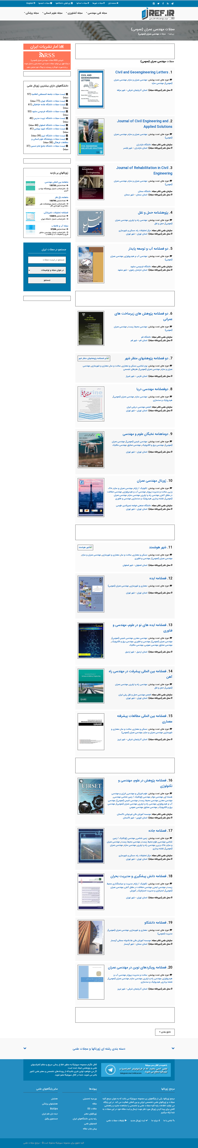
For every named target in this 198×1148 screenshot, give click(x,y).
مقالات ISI (92, 1109)
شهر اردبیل (129, 652)
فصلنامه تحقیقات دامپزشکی (56, 213)
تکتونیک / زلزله (140, 488)
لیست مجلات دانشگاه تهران (53, 101)
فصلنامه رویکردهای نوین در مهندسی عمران (137, 967)
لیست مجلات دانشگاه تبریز (53, 136)
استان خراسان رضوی (138, 270)
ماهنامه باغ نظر (61, 197)
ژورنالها (171, 34)
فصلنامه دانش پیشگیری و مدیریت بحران (138, 876)
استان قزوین (142, 818)
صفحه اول (112, 3)
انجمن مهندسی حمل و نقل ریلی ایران (134, 695)
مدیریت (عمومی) (164, 934)
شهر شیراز (130, 376)
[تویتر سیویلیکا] (158, 4)
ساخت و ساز (115, 366)
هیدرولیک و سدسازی (162, 400)
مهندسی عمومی (151, 645)
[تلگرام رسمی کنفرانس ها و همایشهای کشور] (172, 4)
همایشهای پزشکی (50, 1104)
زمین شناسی (141, 838)
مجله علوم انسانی (53, 13)
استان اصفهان (141, 565)
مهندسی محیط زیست (137, 327)
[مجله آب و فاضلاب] (30, 230)
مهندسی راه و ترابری (138, 220)
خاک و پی (160, 845)
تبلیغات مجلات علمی (115, 1120)
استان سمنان (142, 195)
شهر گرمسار (129, 944)
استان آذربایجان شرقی (137, 90)
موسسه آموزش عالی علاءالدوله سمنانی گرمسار (131, 940)
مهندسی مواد (157, 797)
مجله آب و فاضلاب (59, 226)
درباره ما (154, 1120)
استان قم (143, 340)
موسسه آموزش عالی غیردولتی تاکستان (134, 814)
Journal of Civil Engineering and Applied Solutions (144, 124)
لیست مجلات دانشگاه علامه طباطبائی (48, 105)
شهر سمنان (129, 195)
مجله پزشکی (32, 13)
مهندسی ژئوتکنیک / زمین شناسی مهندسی (131, 797)
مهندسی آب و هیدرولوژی (135, 256)
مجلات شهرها (98, 3)
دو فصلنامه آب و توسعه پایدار (148, 249)
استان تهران (142, 234)
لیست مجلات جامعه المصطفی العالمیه (48, 94)
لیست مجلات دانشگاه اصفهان (52, 125)
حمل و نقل (159, 224)
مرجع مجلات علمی (31, 1143)
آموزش (133, 891)
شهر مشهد (122, 270)
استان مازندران (141, 148)
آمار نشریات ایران (44, 47)
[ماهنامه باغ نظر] (30, 201)
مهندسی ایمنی (159, 887)
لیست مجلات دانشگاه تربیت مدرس (49, 118)
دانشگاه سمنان (144, 191)
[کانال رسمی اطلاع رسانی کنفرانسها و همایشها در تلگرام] (136, 1070)
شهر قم (134, 340)
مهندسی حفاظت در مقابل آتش (138, 887)
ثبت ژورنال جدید (137, 1120)
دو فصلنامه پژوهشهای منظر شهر (146, 358)
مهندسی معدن (140, 638)
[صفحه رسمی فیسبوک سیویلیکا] (163, 4)
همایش (54, 1099)
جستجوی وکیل (51, 1119)
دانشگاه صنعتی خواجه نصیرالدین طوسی (133, 506)
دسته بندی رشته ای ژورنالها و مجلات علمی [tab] (99, 1049)
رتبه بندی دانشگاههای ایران (85, 1119)
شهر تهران (130, 234)
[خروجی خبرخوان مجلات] (167, 4)
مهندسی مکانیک (119, 445)
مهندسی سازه (158, 83)
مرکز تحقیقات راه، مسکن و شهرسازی (135, 230)
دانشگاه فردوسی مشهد (140, 267)
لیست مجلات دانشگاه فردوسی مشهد (48, 111)
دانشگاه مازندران (143, 145)
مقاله (94, 1104)
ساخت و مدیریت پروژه (157, 492)
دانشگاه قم (146, 337)
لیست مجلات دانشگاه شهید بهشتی (49, 129)
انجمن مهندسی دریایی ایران (139, 407)
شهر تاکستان (128, 818)
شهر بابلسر (127, 148)
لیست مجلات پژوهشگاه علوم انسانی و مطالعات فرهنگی (49, 140)
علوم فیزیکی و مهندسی (137, 794)
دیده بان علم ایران (50, 1114)
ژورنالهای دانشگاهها (63, 3)
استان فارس (142, 376)
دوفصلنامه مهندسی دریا (152, 389)
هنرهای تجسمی (130, 369)
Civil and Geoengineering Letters (141, 72)
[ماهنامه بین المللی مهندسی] (30, 186)
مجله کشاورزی (75, 13)
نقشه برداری (158, 499)
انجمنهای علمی (90, 1124)
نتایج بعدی (165, 1032)
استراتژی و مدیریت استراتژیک (150, 891)
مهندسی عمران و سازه (137, 80)
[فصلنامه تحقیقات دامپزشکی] (30, 216)
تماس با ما (168, 1120)
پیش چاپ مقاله (90, 1129)
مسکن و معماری (129, 366)
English (29, 3)
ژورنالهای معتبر (90, 1114)
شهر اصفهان (128, 565)
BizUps (54, 1109)
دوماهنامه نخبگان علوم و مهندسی (145, 434)
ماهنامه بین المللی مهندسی (56, 182)
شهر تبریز (121, 739)
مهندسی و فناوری (123, 499)
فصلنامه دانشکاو (155, 923)
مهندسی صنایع (134, 445)
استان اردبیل (142, 652)
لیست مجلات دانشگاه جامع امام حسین (48, 146)
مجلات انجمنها (44, 3)
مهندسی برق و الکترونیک (153, 445)
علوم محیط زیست (149, 842)
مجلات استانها (82, 3)
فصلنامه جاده (157, 831)
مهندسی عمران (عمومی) (149, 369)
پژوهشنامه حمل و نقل (153, 213)
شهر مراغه (121, 90)
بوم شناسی (142, 366)
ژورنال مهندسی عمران (151, 481)
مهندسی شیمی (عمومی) (136, 442)
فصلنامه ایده (157, 578)
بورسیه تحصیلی (90, 1099)
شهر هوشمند (157, 547)
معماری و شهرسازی (99, 366)
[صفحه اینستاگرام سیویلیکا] (153, 4)
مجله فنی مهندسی (97, 13)
